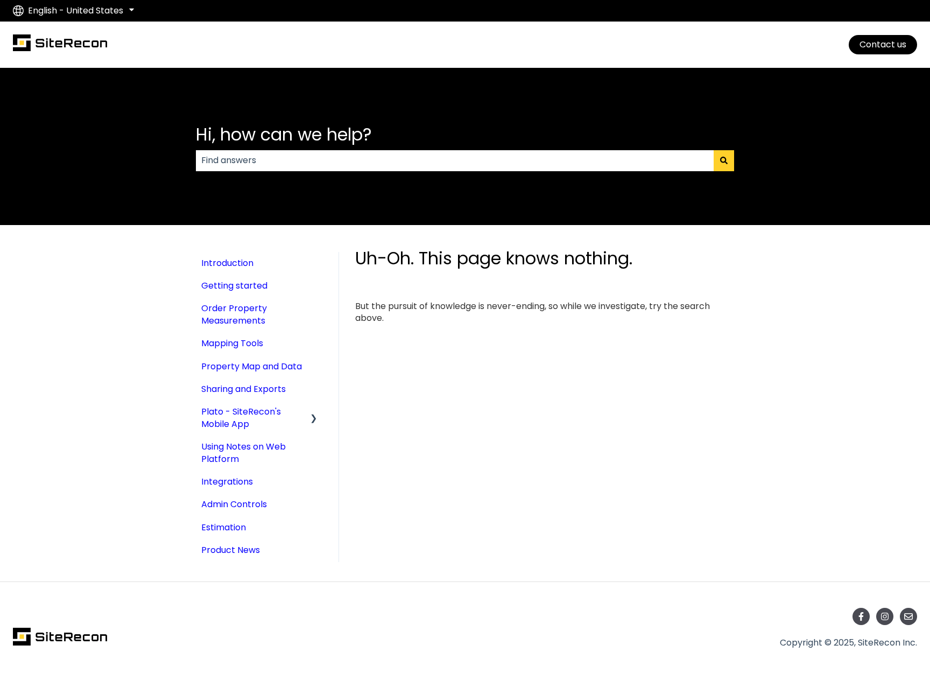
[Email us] (908, 616)
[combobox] (455, 160)
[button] (313, 413)
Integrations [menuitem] (227, 481)
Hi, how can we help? (284, 134)
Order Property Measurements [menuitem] (234, 314)
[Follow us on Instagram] (884, 616)
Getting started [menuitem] (234, 285)
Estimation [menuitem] (223, 527)
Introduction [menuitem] (227, 263)
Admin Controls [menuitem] (234, 504)
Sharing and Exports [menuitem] (243, 389)
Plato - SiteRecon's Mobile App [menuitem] (241, 417)
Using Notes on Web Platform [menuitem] (243, 452)
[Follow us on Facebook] (861, 616)
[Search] (724, 160)
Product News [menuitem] (230, 550)
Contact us (882, 44)
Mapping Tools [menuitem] (232, 343)
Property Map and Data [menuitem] (251, 366)
